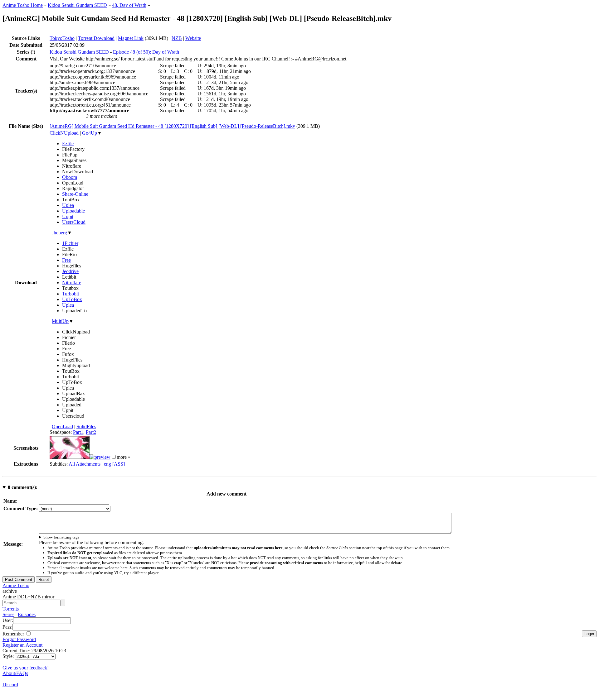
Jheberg (59, 232)
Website (193, 38)
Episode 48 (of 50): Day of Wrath (146, 52)
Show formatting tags (61, 537)
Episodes (27, 614)
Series (8, 614)
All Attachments (84, 464)
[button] (114, 457)
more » (123, 457)
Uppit (67, 216)
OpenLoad (62, 426)
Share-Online (75, 194)
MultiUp (60, 321)
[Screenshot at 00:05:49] (100, 457)
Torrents (10, 608)
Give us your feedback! (25, 667)
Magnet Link (131, 38)
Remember (13, 633)
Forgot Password (19, 639)
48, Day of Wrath (129, 5)
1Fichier (70, 243)
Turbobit (70, 293)
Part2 (91, 432)
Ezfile (68, 143)
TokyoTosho (62, 38)
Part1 (78, 432)
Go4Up (89, 133)
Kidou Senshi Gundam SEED (77, 5)
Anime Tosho (15, 585)
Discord (10, 684)
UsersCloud (73, 222)
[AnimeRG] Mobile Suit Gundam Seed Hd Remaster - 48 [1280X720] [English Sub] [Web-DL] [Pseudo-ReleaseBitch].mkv (172, 126)
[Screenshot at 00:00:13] (70, 457)
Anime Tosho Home (22, 5)
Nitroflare (71, 282)
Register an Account (22, 645)
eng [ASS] (114, 464)
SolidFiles (86, 426)
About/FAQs (15, 673)
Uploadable (73, 210)
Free (66, 260)
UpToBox (72, 299)
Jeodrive (70, 271)
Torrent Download (96, 38)
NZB (177, 38)
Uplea (68, 205)
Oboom (69, 177)
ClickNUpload (64, 133)
